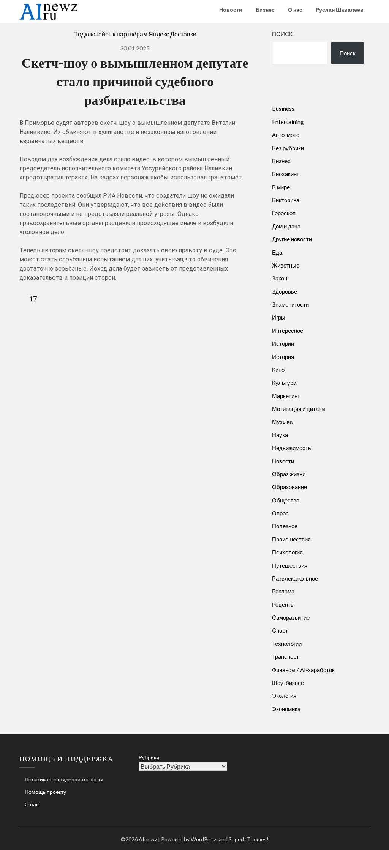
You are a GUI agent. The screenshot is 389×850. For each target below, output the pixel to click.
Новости (230, 9)
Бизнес (265, 9)
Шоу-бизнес (288, 682)
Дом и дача (286, 226)
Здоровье (284, 291)
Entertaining (288, 121)
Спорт (280, 630)
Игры (278, 317)
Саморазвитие (291, 617)
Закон (279, 278)
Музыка (282, 421)
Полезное (284, 526)
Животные (285, 265)
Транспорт (285, 656)
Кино (278, 369)
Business (283, 108)
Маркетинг (285, 395)
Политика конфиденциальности (64, 779)
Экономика (286, 708)
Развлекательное (295, 578)
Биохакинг (285, 173)
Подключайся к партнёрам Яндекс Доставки (134, 34)
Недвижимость (291, 447)
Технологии (287, 643)
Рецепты (283, 604)
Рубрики (149, 757)
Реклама (283, 591)
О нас (295, 9)
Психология (287, 552)
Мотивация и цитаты (299, 408)
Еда (277, 252)
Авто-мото (285, 134)
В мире (281, 187)
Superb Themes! (249, 839)
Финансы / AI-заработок (303, 669)
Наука (280, 434)
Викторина (285, 200)
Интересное (287, 330)
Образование (289, 486)
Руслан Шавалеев (340, 9)
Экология (284, 695)
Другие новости (292, 239)
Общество (285, 500)
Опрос (280, 513)
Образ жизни (288, 474)
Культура (284, 382)
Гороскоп (284, 212)
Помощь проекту (45, 792)
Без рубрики (288, 148)
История (283, 356)
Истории (283, 343)
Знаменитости (290, 304)
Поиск (282, 33)
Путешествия (289, 565)
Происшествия (291, 539)
